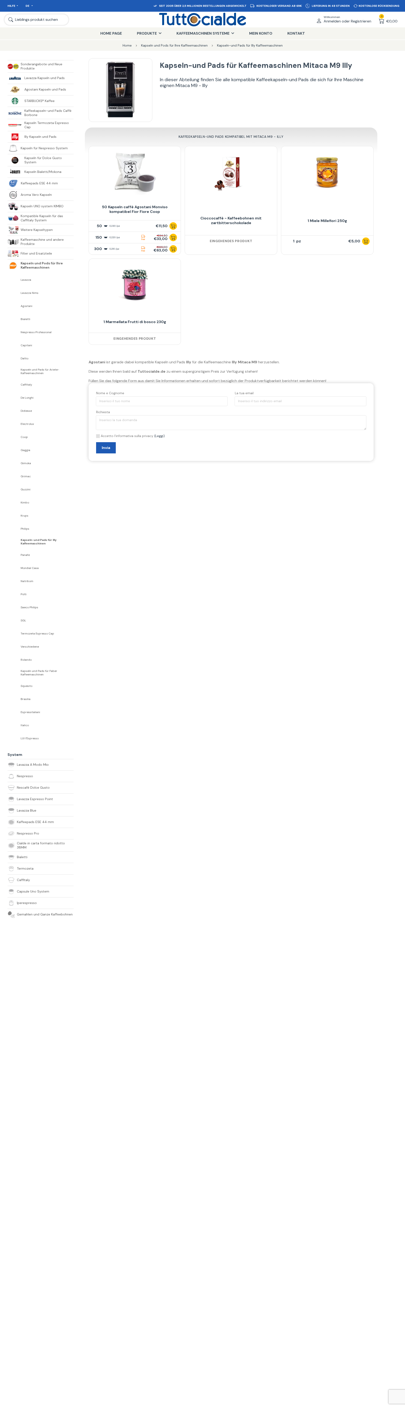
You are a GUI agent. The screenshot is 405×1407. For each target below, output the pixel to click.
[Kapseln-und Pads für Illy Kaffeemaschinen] (14, 542)
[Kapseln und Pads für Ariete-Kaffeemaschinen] (14, 371)
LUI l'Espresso (30, 738)
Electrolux (27, 424)
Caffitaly (26, 384)
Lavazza (26, 280)
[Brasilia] (14, 699)
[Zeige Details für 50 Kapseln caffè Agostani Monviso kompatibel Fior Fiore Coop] (135, 172)
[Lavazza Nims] (14, 293)
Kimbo (25, 502)
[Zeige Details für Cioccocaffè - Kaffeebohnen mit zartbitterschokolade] (231, 172)
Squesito (26, 686)
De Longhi (27, 398)
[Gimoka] (14, 463)
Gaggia (25, 450)
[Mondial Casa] (14, 568)
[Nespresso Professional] (14, 332)
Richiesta (103, 412)
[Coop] (14, 437)
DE (28, 6)
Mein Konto (260, 33)
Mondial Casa (30, 568)
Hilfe (11, 6)
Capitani (26, 345)
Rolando (26, 660)
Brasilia (25, 699)
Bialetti (25, 319)
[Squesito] (14, 686)
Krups (24, 516)
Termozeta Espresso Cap (37, 633)
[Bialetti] (14, 319)
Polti (23, 594)
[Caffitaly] (14, 384)
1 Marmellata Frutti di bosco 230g (134, 321)
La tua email (244, 393)
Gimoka (26, 463)
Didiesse (26, 411)
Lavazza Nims (29, 293)
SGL (23, 620)
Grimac (26, 476)
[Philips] (14, 528)
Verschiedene (30, 647)
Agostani (26, 306)
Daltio (24, 358)
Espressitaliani (30, 712)
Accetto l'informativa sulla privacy (127, 436)
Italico (25, 725)
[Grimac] (14, 476)
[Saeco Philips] (14, 607)
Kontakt (296, 33)
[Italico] (14, 725)
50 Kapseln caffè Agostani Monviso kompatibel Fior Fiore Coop (135, 209)
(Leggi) (159, 436)
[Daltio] (14, 358)
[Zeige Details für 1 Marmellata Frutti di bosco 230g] (135, 285)
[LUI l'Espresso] (14, 738)
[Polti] (14, 594)
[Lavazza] (14, 279)
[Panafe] (14, 555)
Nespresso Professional (36, 332)
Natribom (27, 581)
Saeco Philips (29, 607)
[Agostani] (14, 306)
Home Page (111, 33)
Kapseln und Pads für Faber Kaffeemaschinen (39, 672)
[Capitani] (14, 345)
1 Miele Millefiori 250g (327, 220)
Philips (25, 529)
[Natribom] (14, 581)
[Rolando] (14, 659)
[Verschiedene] (14, 646)
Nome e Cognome (110, 393)
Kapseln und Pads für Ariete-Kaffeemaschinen (40, 371)
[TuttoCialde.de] (202, 20)
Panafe (25, 555)
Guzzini (25, 489)
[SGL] (14, 620)
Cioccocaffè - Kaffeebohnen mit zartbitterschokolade (231, 220)
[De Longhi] (14, 397)
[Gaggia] (14, 450)
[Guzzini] (14, 489)
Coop (24, 437)
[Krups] (14, 515)
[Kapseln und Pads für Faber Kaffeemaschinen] (14, 673)
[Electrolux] (14, 424)
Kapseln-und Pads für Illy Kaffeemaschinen (38, 541)
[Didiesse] (14, 411)
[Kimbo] (14, 502)
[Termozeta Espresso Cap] (14, 633)
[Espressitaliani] (14, 712)
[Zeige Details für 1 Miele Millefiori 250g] (327, 172)
